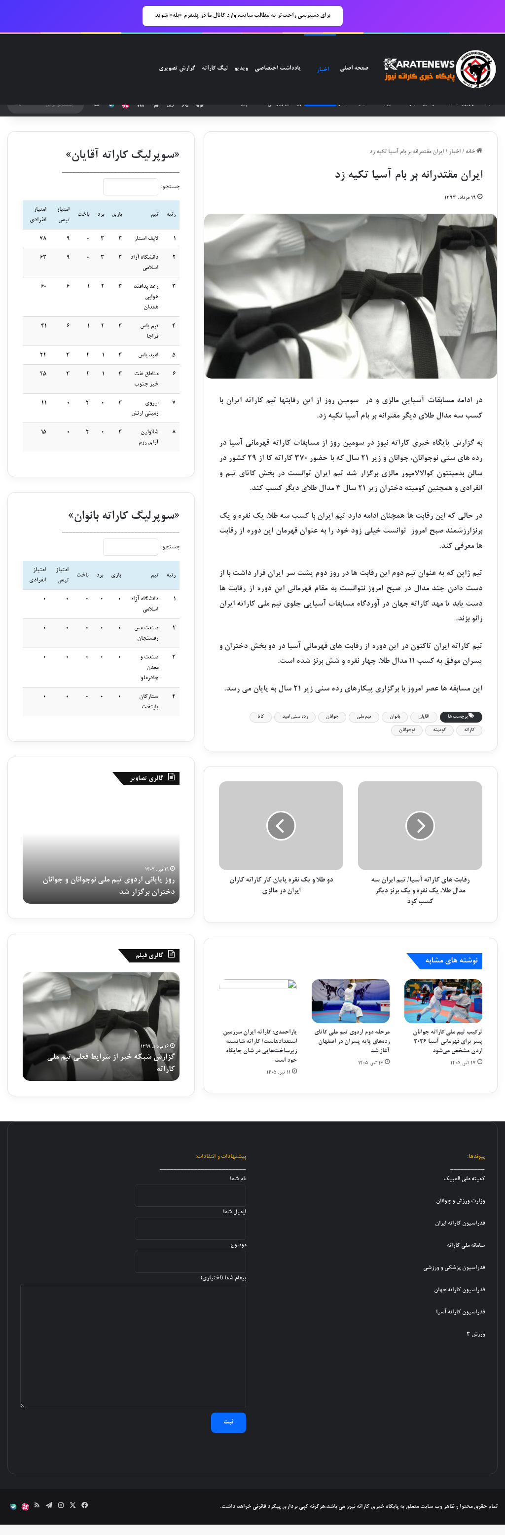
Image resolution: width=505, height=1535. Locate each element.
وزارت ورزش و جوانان (460, 1201)
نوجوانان (407, 730)
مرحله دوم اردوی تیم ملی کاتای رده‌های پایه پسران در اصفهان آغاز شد (352, 1042)
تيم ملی (364, 717)
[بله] (111, 105)
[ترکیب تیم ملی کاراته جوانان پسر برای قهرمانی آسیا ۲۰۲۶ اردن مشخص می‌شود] (443, 1001)
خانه (471, 152)
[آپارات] (125, 105)
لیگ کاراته (214, 68)
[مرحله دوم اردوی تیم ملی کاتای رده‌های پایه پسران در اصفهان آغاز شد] (351, 1001)
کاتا (260, 717)
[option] (101, 849)
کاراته (469, 730)
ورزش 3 (476, 1334)
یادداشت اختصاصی (277, 68)
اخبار (323, 70)
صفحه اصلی (354, 68)
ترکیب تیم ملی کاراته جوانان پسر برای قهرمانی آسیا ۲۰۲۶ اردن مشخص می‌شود (447, 1042)
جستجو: (170, 187)
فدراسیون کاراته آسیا (460, 1312)
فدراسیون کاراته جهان (459, 1290)
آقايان (424, 717)
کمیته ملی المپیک (464, 1179)
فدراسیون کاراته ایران (460, 1223)
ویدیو (241, 68)
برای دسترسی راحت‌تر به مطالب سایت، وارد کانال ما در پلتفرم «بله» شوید (242, 15)
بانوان (395, 717)
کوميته (439, 730)
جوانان (332, 717)
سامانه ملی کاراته (466, 1245)
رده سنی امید (295, 717)
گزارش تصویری (177, 68)
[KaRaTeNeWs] (440, 69)
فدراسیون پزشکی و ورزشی (454, 1268)
